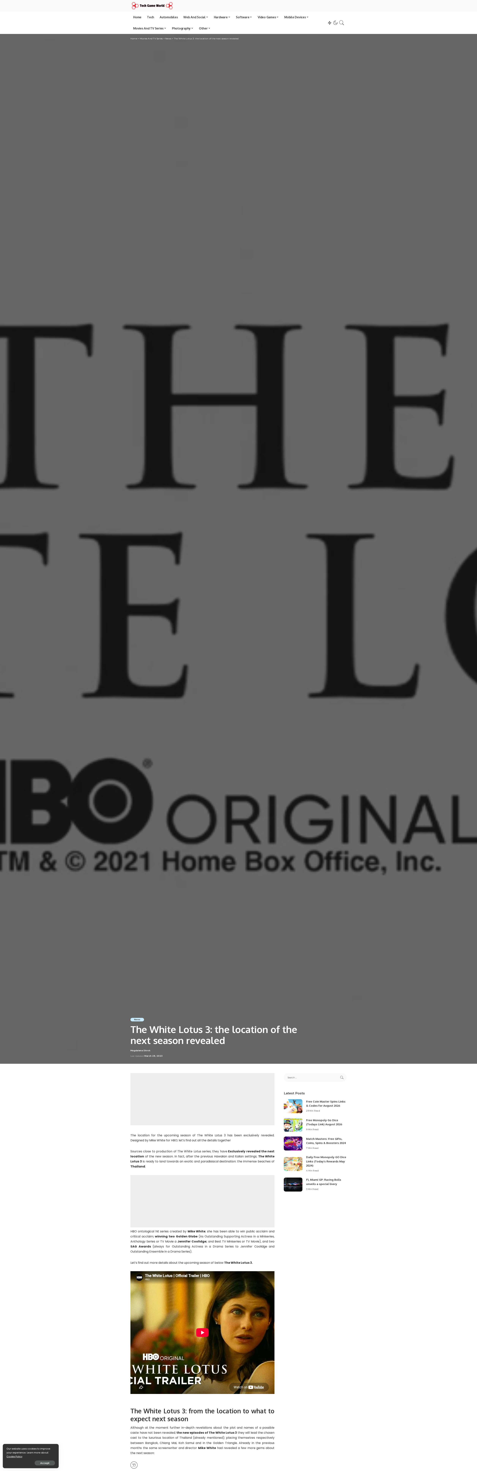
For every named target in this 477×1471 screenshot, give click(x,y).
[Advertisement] (202, 1099)
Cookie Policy (14, 1456)
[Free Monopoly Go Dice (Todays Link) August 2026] (293, 1125)
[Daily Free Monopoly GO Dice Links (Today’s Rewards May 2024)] (293, 1164)
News (137, 1019)
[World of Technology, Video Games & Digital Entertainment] (152, 6)
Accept (44, 1462)
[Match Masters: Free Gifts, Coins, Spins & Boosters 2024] (293, 1143)
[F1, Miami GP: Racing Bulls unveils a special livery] (293, 1185)
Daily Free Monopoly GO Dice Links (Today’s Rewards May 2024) (326, 1161)
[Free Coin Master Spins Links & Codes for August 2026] (293, 1106)
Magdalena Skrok (140, 1051)
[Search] (342, 23)
